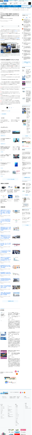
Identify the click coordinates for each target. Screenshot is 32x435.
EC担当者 (22, 0)
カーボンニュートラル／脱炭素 (10, 415)
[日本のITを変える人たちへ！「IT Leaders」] (23, 432)
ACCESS (16, 30)
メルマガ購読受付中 (15, 3)
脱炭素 (1, 405)
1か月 (29, 17)
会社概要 (18, 397)
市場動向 (17, 422)
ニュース (16, 410)
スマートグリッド (2, 406)
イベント (16, 409)
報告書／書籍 (11, 3)
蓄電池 (8, 413)
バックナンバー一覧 (26, 205)
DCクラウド (27, 0)
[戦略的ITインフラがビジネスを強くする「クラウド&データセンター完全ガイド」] (11, 430)
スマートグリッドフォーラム (4, 3)
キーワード (17, 417)
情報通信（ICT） (9, 410)
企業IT (23, 0)
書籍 (25, 405)
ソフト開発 (25, 0)
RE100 (1, 416)
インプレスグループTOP (26, 397)
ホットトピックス (17, 414)
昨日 (23, 17)
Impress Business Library (25, 138)
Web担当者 (20, 0)
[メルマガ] (16, 371)
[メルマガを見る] (20, 392)
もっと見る (26, 135)
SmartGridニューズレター (28, 408)
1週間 (26, 17)
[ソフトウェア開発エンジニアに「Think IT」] (17, 430)
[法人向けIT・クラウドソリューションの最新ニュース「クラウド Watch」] (17, 432)
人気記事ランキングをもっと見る (27, 62)
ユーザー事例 (17, 423)
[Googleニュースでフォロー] (22, 392)
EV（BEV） (2, 410)
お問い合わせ (18, 396)
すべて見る (27, 225)
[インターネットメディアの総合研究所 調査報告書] (11, 432)
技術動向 (17, 405)
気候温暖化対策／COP (10, 416)
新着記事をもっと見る (27, 177)
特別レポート (1, 12)
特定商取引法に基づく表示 (12, 397)
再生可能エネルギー (10, 409)
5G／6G (2, 409)
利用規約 (25, 396)
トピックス (17, 413)
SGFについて (21, 3)
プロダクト (17, 418)
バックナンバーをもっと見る (10, 179)
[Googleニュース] (18, 371)
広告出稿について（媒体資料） (13, 396)
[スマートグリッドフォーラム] (4, 393)
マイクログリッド (9, 406)
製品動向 (17, 406)
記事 (25, 404)
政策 (1, 413)
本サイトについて (4, 396)
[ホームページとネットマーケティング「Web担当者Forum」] (23, 430)
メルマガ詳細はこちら (28, 143)
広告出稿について (25, 3)
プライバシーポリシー (4, 397)
